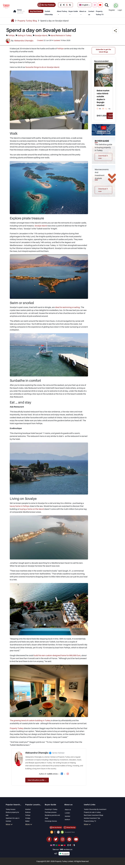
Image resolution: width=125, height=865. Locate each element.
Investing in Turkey (51, 809)
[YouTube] (100, 5)
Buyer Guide (73, 11)
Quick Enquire (111, 115)
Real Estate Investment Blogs (93, 815)
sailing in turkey (25, 35)
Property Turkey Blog (27, 20)
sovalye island (41, 35)
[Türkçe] (64, 845)
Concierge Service (51, 821)
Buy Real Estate (36, 11)
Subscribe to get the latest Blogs (103, 50)
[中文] (59, 845)
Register (112, 10)
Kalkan (27, 821)
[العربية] (56, 845)
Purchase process (51, 812)
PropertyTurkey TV (90, 821)
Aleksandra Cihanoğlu (23, 40)
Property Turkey (16, 728)
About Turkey (62, 11)
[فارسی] (62, 845)
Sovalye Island (41, 225)
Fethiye (60, 48)
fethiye (11, 35)
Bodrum (28, 812)
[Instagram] (95, 5)
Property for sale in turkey (92, 812)
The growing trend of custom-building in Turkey (30, 720)
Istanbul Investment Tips (92, 818)
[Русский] (54, 845)
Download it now (103, 157)
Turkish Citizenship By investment (95, 809)
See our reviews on (62, 849)
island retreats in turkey (60, 35)
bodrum (67, 819)
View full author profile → (37, 780)
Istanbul (28, 809)
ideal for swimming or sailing (67, 307)
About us (82, 11)
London (67, 813)
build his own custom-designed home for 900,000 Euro (57, 655)
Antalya (27, 818)
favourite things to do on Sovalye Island (42, 67)
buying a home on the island (32, 509)
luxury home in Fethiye (19, 506)
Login (120, 10)
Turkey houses (10, 809)
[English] (51, 845)
